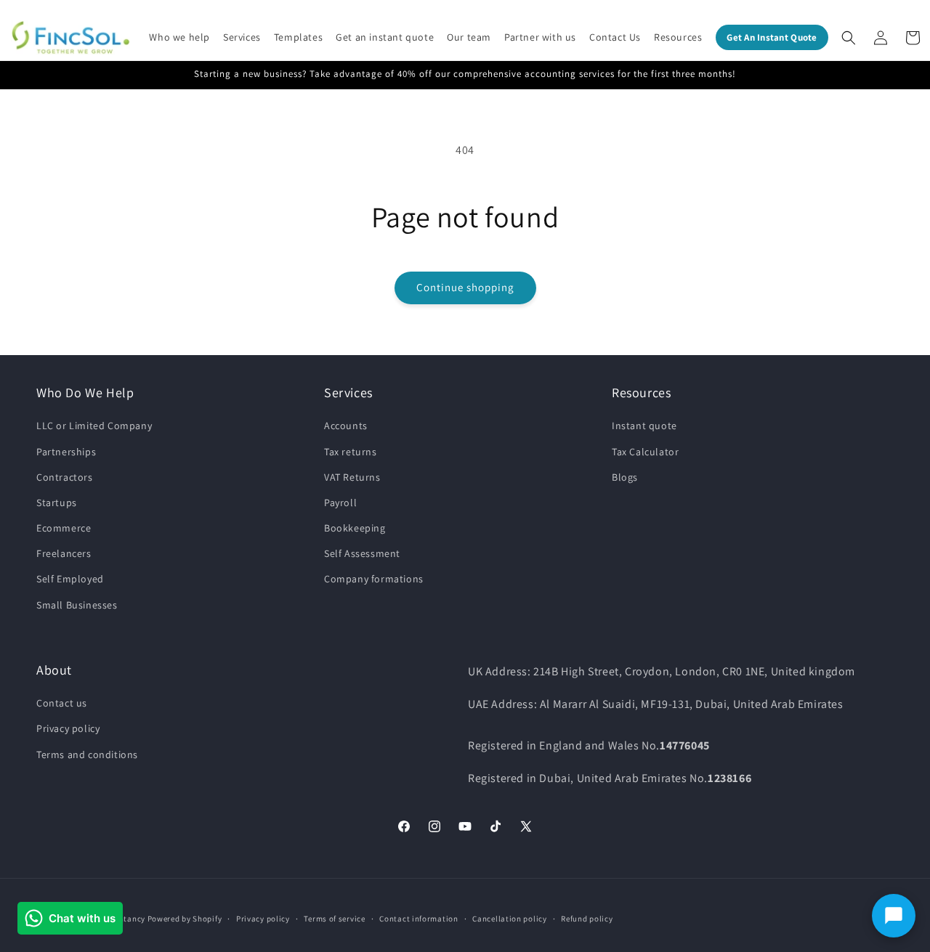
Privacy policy (68, 728)
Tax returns (350, 451)
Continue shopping (465, 287)
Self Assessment (362, 553)
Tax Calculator (645, 451)
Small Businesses (77, 604)
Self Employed (70, 578)
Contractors (64, 477)
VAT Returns (352, 477)
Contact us (61, 702)
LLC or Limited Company (94, 425)
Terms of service (334, 919)
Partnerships (66, 451)
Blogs (625, 477)
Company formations (374, 578)
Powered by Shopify (184, 919)
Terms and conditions (87, 754)
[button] (179, 37)
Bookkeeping (355, 527)
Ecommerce (63, 527)
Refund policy (586, 919)
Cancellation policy (509, 919)
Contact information (418, 919)
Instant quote (644, 425)
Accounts (346, 425)
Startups (56, 502)
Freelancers (64, 553)
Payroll (340, 502)
